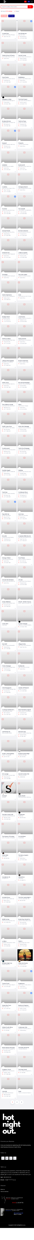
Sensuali (4, 795)
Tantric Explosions (7, 295)
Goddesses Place (23, 492)
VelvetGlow (21, 877)
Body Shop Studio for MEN (25, 919)
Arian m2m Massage (23, 426)
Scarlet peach (6, 448)
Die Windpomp (22, 33)
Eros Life (4, 536)
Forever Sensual (22, 623)
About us (3, 1189)
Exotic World (21, 795)
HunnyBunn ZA (6, 877)
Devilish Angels (6, 470)
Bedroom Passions (23, 1005)
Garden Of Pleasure (23, 687)
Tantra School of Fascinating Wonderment (13, 55)
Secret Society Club (23, 774)
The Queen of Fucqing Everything (11, 836)
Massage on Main (6, 99)
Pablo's (20, 941)
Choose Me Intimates (8, 579)
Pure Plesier (21, 558)
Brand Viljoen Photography (9, 1047)
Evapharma (21, 983)
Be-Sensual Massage (24, 382)
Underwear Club (22, 1027)
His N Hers (21, 514)
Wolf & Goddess (6, 338)
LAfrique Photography (8, 360)
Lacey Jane (5, 623)
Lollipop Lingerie (22, 252)
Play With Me (5, 514)
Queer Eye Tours (6, 1005)
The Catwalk (21, 208)
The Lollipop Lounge (7, 404)
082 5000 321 (7, 1177)
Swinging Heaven (23, 186)
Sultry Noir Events (23, 963)
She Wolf (4, 644)
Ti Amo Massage (6, 666)
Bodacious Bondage (23, 753)
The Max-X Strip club (7, 814)
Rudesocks (21, 666)
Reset (17, 11)
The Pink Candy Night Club (25, 897)
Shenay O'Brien (6, 558)
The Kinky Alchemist (23, 1047)
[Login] (25, 1)
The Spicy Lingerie (23, 855)
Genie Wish (5, 855)
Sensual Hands (6, 230)
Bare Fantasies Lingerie (24, 709)
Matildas (20, 470)
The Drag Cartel (22, 1069)
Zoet (19, 295)
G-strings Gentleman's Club (9, 709)
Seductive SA (5, 252)
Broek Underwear (23, 360)
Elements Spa (22, 731)
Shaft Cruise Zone (7, 426)
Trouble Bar (21, 814)
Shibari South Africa (7, 1027)
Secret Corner (22, 55)
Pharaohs (20, 143)
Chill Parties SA (6, 731)
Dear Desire (5, 77)
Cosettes (4, 186)
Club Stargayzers (6, 687)
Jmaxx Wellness (6, 601)
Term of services (4, 1191)
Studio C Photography (8, 753)
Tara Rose (4, 492)
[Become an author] (29, 1)
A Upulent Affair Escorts (24, 536)
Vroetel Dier (5, 33)
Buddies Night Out (7, 963)
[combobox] (14, 6)
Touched (4, 208)
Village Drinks (22, 644)
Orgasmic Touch (6, 1069)
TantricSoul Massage (23, 448)
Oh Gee (20, 579)
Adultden (4, 165)
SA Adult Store (6, 897)
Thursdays (5, 274)
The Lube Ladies (22, 274)
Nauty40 (4, 143)
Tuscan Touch (5, 983)
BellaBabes (21, 77)
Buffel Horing (5, 919)
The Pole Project (22, 99)
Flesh (19, 1091)
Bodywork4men (6, 121)
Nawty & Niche (22, 338)
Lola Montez (21, 316)
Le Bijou (4, 941)
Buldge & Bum (6, 316)
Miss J (19, 404)
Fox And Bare (22, 836)
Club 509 (4, 1091)
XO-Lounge (5, 774)
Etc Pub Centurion (23, 230)
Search (30, 6)
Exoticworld (21, 165)
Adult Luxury (5, 382)
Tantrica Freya (22, 121)
